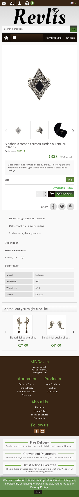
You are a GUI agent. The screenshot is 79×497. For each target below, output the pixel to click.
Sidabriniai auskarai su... (56, 337)
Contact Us (39, 418)
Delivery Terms (26, 384)
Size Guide (52, 391)
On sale (70, 37)
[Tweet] (62, 207)
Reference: (10, 151)
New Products (53, 384)
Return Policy (26, 387)
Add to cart (65, 194)
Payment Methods (26, 391)
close (38, 492)
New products (54, 37)
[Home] (6, 38)
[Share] (53, 207)
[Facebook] (36, 431)
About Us (39, 407)
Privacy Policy (39, 411)
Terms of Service (39, 414)
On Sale (53, 387)
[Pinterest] (70, 207)
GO (73, 28)
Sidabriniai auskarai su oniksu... (23, 339)
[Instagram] (42, 431)
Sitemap (26, 395)
